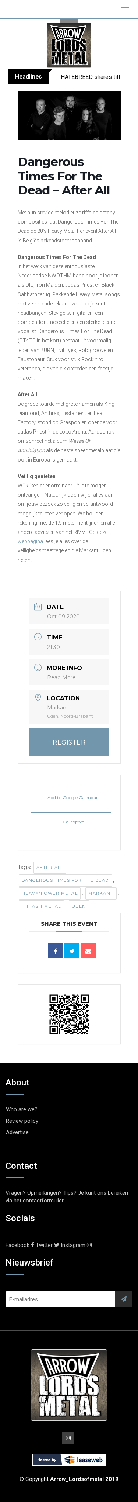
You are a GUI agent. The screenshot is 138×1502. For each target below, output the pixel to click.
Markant (101, 893)
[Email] (88, 950)
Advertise (17, 1132)
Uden (79, 906)
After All (50, 867)
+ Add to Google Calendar (71, 797)
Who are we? (22, 1109)
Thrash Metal (41, 906)
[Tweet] (71, 950)
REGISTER (69, 742)
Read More (61, 677)
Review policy (22, 1121)
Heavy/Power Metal (50, 893)
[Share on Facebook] (55, 950)
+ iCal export (71, 822)
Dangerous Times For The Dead (65, 880)
